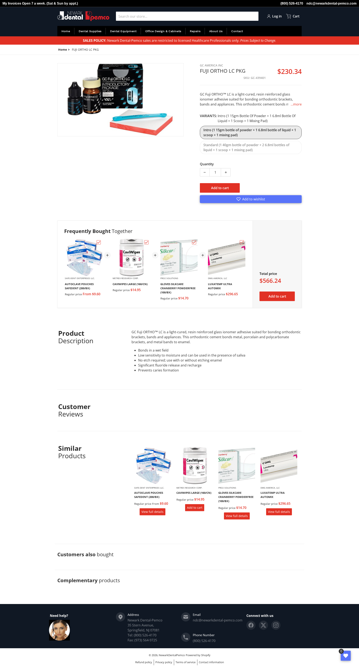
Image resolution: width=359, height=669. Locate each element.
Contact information (211, 662)
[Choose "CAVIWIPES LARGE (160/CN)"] (146, 242)
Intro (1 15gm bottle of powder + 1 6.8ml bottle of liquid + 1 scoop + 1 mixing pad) (249, 132)
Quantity (207, 164)
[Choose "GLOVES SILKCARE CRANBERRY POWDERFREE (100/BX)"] (194, 242)
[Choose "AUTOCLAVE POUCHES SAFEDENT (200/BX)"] (99, 242)
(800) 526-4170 (291, 3)
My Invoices (11, 3)
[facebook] (251, 625)
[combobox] (187, 16)
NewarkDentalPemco (172, 655)
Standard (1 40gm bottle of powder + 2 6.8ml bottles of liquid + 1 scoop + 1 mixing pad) (246, 147)
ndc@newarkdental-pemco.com (331, 3)
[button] (251, 199)
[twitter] (263, 625)
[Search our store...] (254, 16)
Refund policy (143, 662)
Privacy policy (163, 662)
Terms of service (185, 662)
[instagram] (275, 625)
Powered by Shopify (198, 655)
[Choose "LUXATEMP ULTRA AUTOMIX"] (242, 242)
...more (296, 104)
